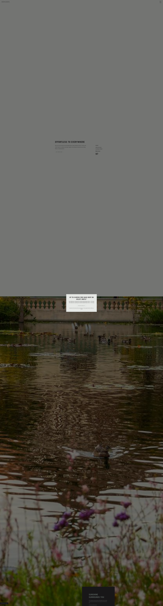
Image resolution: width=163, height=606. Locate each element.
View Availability (81, 305)
